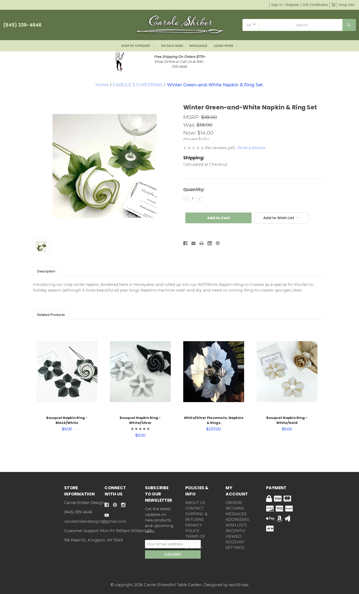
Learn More (223, 46)
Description (46, 271)
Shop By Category (135, 46)
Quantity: (194, 189)
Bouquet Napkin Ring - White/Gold (286, 420)
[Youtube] (107, 515)
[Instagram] (123, 505)
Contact (194, 508)
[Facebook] (185, 243)
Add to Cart (69, 378)
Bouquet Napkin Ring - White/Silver (140, 420)
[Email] (193, 243)
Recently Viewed (235, 534)
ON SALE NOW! (172, 46)
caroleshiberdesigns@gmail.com (95, 521)
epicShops (238, 585)
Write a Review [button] (251, 148)
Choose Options (216, 378)
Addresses (237, 519)
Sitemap (193, 547)
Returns (235, 508)
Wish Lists (236, 525)
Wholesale (198, 46)
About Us (195, 502)
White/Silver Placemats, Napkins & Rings (213, 420)
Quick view (67, 367)
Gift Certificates (315, 5)
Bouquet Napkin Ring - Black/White (66, 420)
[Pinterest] (218, 243)
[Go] (349, 25)
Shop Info (346, 5)
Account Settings (235, 545)
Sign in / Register (285, 5)
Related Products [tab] (51, 315)
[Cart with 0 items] (333, 5)
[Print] (201, 243)
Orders (234, 502)
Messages (236, 514)
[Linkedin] (210, 243)
